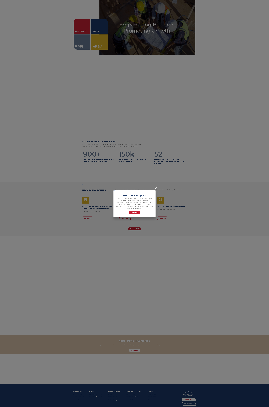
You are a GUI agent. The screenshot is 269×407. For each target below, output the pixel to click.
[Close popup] (156, 188)
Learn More (134, 212)
